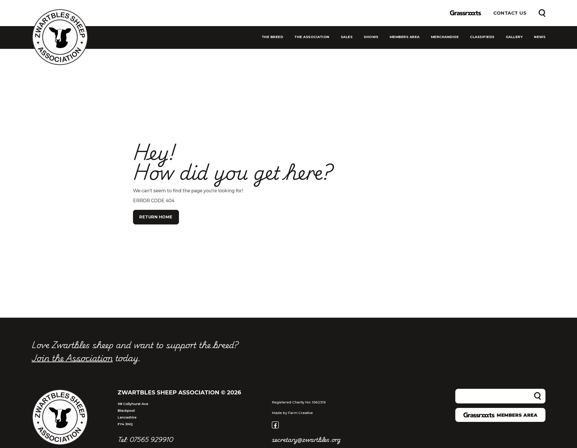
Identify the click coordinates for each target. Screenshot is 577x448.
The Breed (272, 37)
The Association (312, 37)
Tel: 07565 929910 (145, 439)
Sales (347, 37)
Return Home (156, 217)
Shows (371, 37)
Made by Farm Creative (292, 413)
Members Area (405, 37)
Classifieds (482, 37)
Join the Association (72, 357)
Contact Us (509, 13)
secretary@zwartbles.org (306, 439)
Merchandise (445, 37)
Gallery (514, 37)
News (539, 37)
